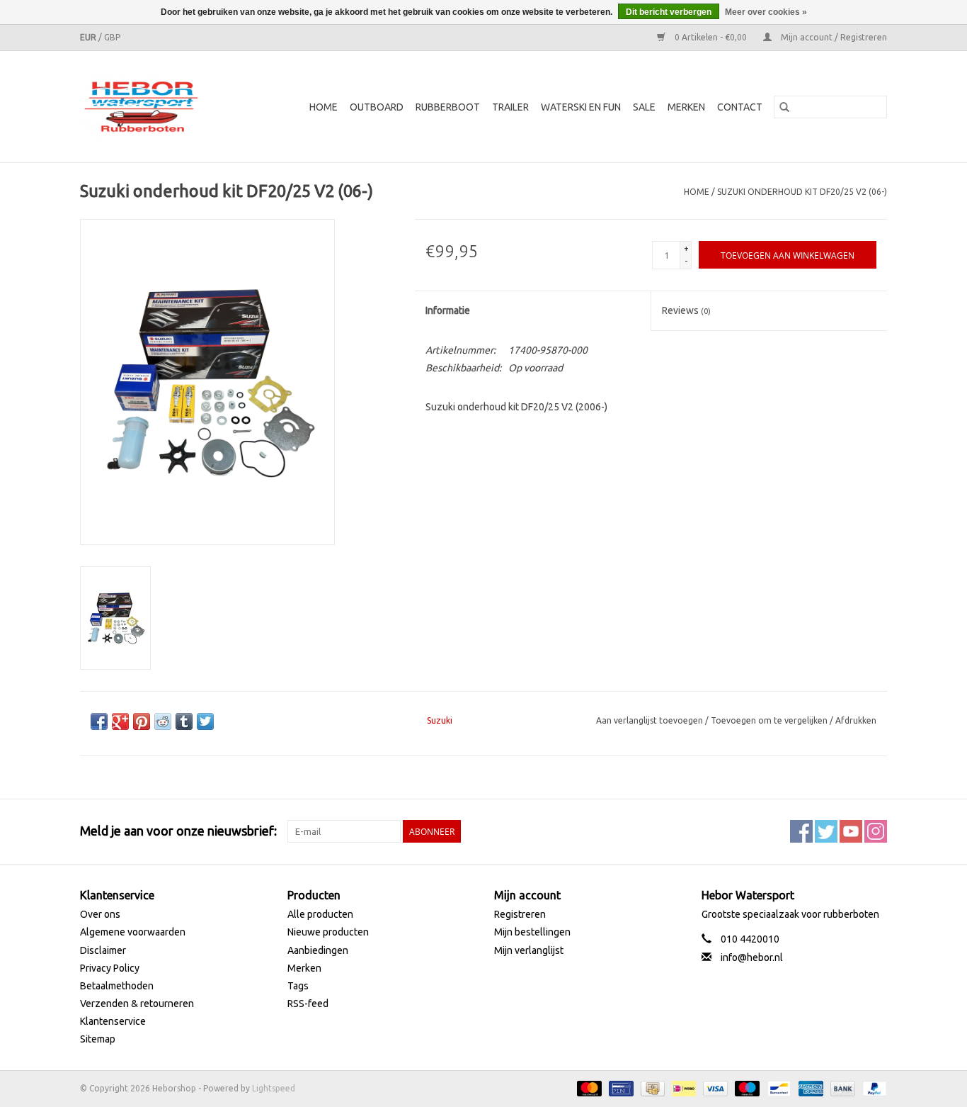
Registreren (520, 914)
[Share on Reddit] (162, 721)
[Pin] (619, 1087)
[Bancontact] (777, 1087)
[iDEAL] (682, 1087)
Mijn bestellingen (532, 932)
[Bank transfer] (841, 1087)
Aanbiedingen (317, 950)
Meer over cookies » (766, 12)
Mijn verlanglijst (528, 950)
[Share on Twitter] (205, 721)
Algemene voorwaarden (132, 932)
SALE (644, 107)
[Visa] (714, 1087)
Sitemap (97, 1039)
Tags (298, 985)
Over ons (100, 914)
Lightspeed (273, 1088)
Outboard (377, 107)
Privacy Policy (109, 968)
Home (323, 107)
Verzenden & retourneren (137, 1003)
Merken (686, 107)
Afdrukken (855, 720)
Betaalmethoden (117, 985)
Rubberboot (448, 107)
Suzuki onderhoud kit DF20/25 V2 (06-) (802, 191)
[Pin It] (141, 721)
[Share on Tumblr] (184, 721)
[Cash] (651, 1087)
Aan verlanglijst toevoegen (650, 720)
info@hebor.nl (752, 957)
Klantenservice (113, 1021)
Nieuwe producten (328, 932)
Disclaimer (103, 950)
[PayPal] (872, 1087)
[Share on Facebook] (99, 721)
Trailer (510, 107)
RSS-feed (307, 1003)
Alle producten (320, 914)
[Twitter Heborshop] (826, 831)
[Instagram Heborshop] (875, 831)
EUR (89, 37)
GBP (112, 37)
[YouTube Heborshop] (851, 831)
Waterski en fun (581, 107)
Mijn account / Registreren (833, 37)
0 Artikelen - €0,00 (711, 37)
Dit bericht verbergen (668, 12)
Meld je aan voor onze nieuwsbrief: (178, 831)
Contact (739, 107)
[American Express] (809, 1087)
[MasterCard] (588, 1087)
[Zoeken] (784, 107)
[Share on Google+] (120, 721)
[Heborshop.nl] (150, 106)
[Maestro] (746, 1087)
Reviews (686, 310)
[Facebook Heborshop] (801, 831)
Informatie (447, 310)
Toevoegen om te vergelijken (770, 720)
